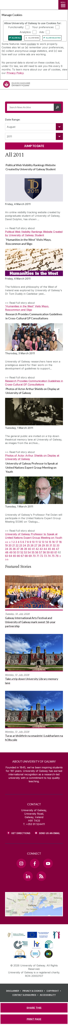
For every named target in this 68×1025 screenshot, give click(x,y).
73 (45, 555)
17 (57, 541)
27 (35, 545)
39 (25, 548)
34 (6, 548)
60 (52, 552)
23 (20, 545)
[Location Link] (34, 914)
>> (7, 559)
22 (17, 545)
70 (34, 555)
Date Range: (12, 119)
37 (17, 548)
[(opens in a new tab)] (28, 938)
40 (29, 548)
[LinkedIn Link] (28, 876)
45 (49, 548)
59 (48, 552)
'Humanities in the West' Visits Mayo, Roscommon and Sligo (27, 308)
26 (32, 545)
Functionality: (16, 27)
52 (21, 552)
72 (41, 555)
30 (47, 545)
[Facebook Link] (34, 863)
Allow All (16, 38)
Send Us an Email (49, 833)
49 (10, 552)
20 (10, 545)
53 (25, 552)
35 (10, 548)
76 (57, 555)
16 (53, 541)
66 (18, 555)
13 (43, 541)
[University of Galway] (16, 85)
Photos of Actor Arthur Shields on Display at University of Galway (32, 457)
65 (14, 555)
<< (6, 541)
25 (28, 545)
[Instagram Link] (21, 863)
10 (33, 541)
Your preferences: (43, 27)
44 (45, 548)
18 (60, 541)
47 (57, 548)
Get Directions (20, 833)
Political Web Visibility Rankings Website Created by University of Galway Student (33, 233)
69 (30, 555)
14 (46, 541)
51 (18, 552)
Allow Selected (53, 38)
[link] (28, 935)
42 (37, 548)
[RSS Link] (41, 876)
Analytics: (25, 32)
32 (54, 545)
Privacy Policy (15, 73)
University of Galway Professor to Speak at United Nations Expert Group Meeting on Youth (33, 536)
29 (43, 545)
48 (6, 552)
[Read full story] (34, 188)
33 (57, 545)
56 (36, 552)
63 (6, 555)
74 (49, 555)
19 (6, 545)
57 (40, 552)
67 (22, 555)
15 (50, 541)
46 (53, 548)
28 (39, 545)
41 (33, 548)
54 (29, 552)
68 (26, 555)
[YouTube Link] (48, 863)
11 (36, 541)
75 (53, 555)
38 (21, 548)
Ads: (41, 32)
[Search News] (57, 107)
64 (10, 555)
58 (44, 552)
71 (38, 555)
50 (14, 552)
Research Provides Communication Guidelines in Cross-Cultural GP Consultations (34, 382)
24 (24, 545)
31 (50, 545)
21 (13, 545)
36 (14, 548)
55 (33, 552)
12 (39, 541)
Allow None (33, 38)
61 (55, 552)
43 (41, 548)
